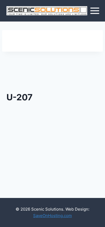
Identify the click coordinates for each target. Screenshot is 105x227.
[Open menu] (95, 10)
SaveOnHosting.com (52, 215)
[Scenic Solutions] (46, 11)
